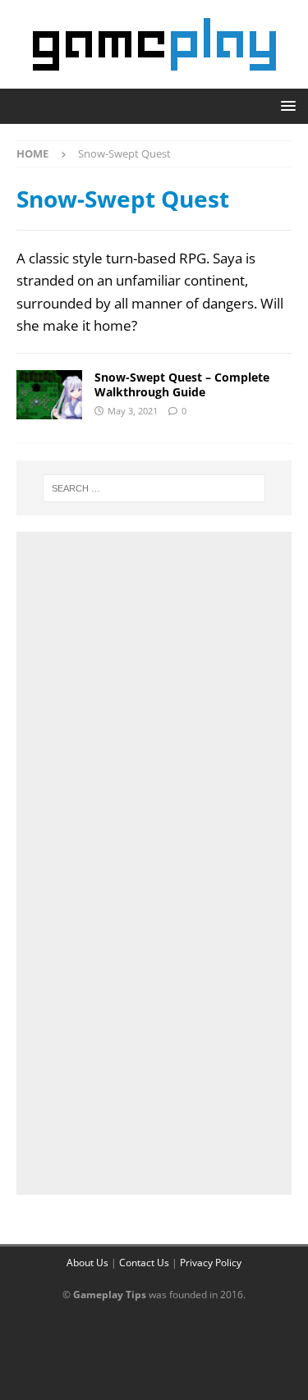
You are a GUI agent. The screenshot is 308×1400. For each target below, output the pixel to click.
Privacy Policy (210, 1263)
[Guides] (49, 394)
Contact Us (144, 1263)
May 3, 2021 (133, 411)
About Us (87, 1263)
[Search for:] (154, 488)
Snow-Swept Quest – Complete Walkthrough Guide (181, 384)
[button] (285, 105)
